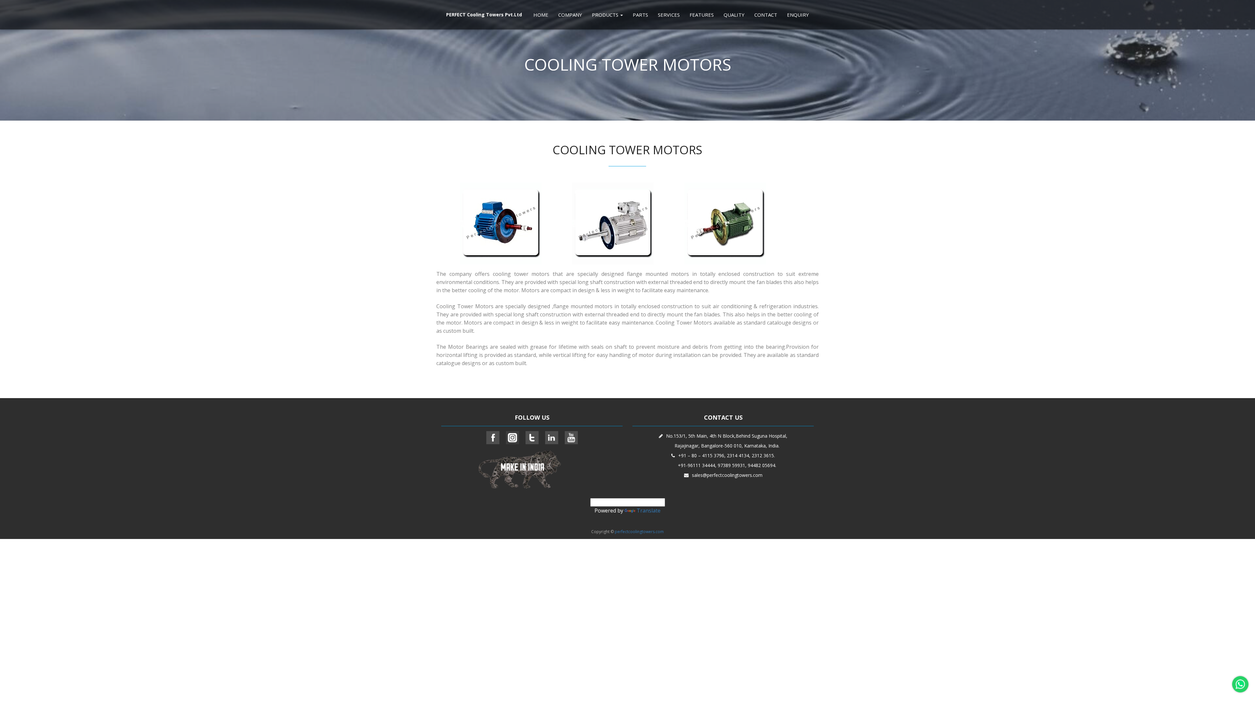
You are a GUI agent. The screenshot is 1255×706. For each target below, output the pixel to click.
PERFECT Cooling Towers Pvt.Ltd (484, 14)
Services (669, 14)
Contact (765, 14)
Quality (734, 14)
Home (540, 14)
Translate (649, 510)
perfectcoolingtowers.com (639, 531)
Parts (640, 14)
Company (570, 14)
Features (702, 14)
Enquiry (798, 14)
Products (606, 14)
